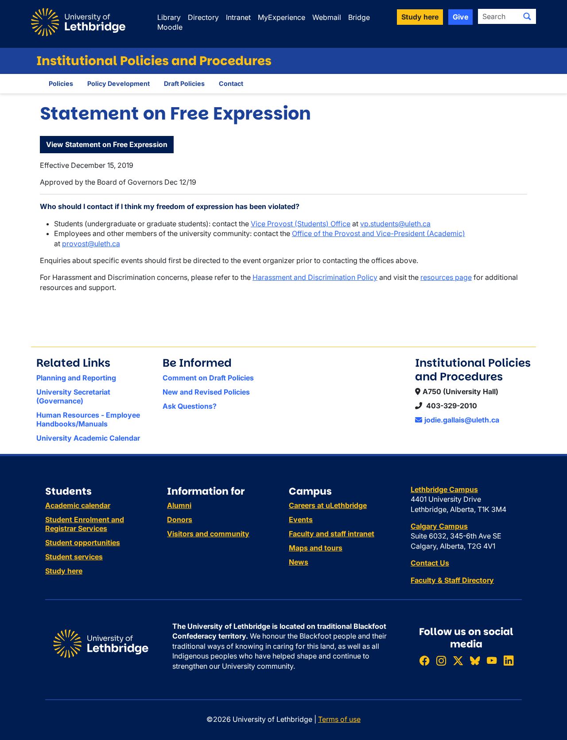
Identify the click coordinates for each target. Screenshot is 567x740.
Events (301, 519)
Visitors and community (208, 533)
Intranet (238, 17)
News (298, 562)
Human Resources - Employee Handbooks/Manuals (88, 419)
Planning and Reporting (76, 377)
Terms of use (339, 719)
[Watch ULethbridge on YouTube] (492, 660)
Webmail (326, 17)
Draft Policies (184, 83)
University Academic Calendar (88, 438)
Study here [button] (420, 16)
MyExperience (281, 17)
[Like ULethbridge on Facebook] (424, 660)
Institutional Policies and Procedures (154, 61)
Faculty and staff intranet (331, 533)
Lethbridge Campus (444, 489)
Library (169, 17)
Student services (74, 556)
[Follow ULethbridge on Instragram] (441, 660)
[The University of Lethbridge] (100, 643)
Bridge (359, 17)
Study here (63, 570)
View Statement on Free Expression (106, 144)
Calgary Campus (439, 526)
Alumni (179, 505)
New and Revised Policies (206, 391)
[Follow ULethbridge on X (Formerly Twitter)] (458, 660)
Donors (179, 519)
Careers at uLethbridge (328, 505)
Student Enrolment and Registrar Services (84, 524)
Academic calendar (77, 505)
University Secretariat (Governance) (73, 396)
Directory (203, 17)
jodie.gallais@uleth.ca (461, 419)
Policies (61, 83)
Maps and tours (315, 547)
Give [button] (460, 16)
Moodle (170, 27)
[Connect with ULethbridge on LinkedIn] (508, 660)
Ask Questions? (190, 406)
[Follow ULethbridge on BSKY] (475, 660)
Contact (231, 83)
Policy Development (118, 83)
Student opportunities (82, 542)
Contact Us (430, 562)
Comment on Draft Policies (208, 377)
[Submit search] (527, 16)
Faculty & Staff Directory (452, 580)
